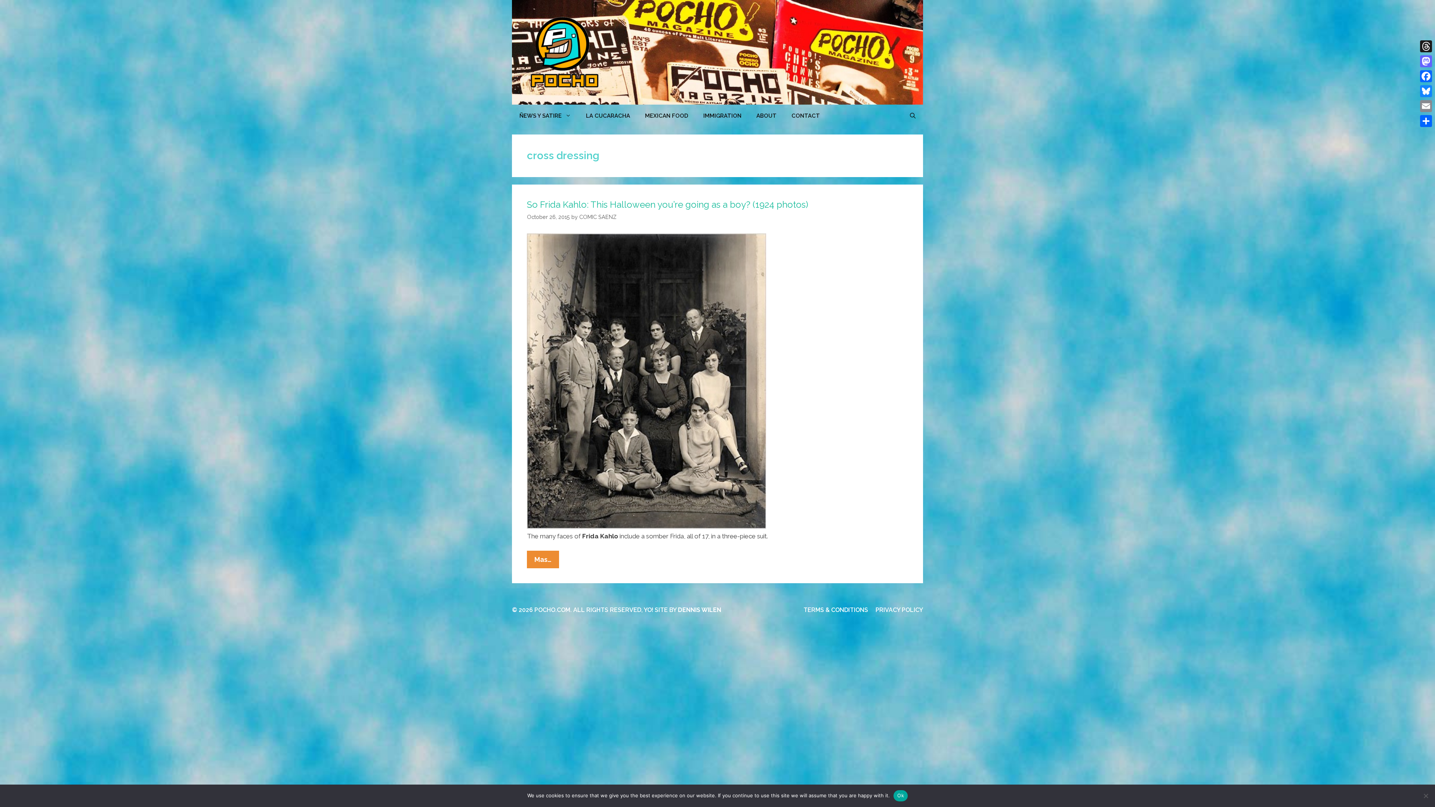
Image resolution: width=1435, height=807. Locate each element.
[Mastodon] (1426, 61)
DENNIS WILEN (699, 609)
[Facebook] (1426, 76)
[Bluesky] (1426, 91)
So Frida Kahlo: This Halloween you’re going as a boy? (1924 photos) (667, 204)
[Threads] (1426, 46)
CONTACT (805, 115)
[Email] (1426, 106)
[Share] (1426, 121)
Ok (900, 795)
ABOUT (766, 115)
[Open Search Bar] (912, 116)
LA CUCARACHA (608, 115)
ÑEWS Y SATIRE (540, 115)
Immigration (722, 115)
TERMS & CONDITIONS (835, 609)
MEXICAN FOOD (666, 115)
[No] (1425, 796)
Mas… (546, 561)
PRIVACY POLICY (899, 609)
